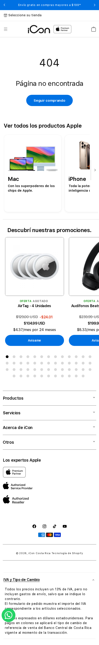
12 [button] (84, 357)
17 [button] (28, 364)
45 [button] (49, 377)
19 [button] (42, 364)
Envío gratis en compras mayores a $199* (49, 5)
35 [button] (63, 370)
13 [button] (91, 357)
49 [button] (77, 377)
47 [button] (63, 377)
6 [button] (42, 357)
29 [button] (22, 370)
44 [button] (42, 377)
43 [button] (35, 377)
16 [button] (22, 364)
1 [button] (8, 357)
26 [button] (91, 364)
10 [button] (70, 357)
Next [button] (94, 5)
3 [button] (22, 357)
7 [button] (49, 357)
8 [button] (56, 357)
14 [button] (8, 364)
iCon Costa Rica (39, 553)
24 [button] (77, 364)
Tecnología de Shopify (67, 553)
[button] (5, 29)
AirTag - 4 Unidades (34, 306)
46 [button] (56, 377)
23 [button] (70, 364)
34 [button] (56, 370)
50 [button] (84, 377)
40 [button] (15, 377)
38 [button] (84, 370)
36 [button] (70, 370)
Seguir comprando (49, 100)
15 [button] (15, 364)
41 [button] (22, 377)
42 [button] (28, 377)
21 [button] (56, 364)
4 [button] (28, 357)
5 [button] (35, 357)
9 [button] (63, 357)
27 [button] (8, 370)
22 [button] (63, 364)
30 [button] (28, 370)
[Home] (39, 29)
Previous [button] (4, 5)
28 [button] (15, 370)
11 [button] (77, 357)
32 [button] (42, 370)
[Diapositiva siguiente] (94, 170)
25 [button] (84, 364)
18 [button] (35, 364)
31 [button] (35, 370)
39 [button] (91, 370)
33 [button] (49, 370)
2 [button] (15, 357)
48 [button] (70, 377)
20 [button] (49, 364)
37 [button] (77, 370)
